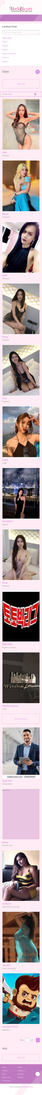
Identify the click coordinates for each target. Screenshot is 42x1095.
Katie (4, 275)
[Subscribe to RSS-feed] (16, 1091)
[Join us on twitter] (25, 1091)
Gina (4, 398)
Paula (5, 582)
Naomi (5, 214)
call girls (6, 965)
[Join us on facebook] (20, 1091)
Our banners (6, 1081)
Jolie (4, 152)
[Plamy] (21, 308)
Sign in (38, 3)
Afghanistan (7, 38)
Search (20, 1067)
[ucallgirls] (21, 875)
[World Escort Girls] (21, 9)
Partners (20, 1077)
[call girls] (21, 937)
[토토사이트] (21, 616)
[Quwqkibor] (21, 493)
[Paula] (21, 554)
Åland (4, 42)
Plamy (5, 336)
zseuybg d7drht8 (10, 1026)
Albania (5, 46)
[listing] (21, 431)
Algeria (5, 50)
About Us (5, 1071)
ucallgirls (6, 903)
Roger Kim (7, 780)
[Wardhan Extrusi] (21, 677)
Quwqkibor (7, 521)
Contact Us (21, 1071)
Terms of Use (6, 1077)
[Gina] (21, 370)
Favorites (21, 1074)
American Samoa (9, 53)
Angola (5, 61)
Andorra (5, 57)
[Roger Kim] (21, 752)
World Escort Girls (27, 1087)
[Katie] (21, 247)
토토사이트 (7, 644)
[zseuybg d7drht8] (21, 998)
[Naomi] (21, 185)
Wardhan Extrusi (10, 705)
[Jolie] (21, 124)
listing (5, 459)
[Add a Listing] (38, 72)
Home (4, 1067)
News (4, 1074)
